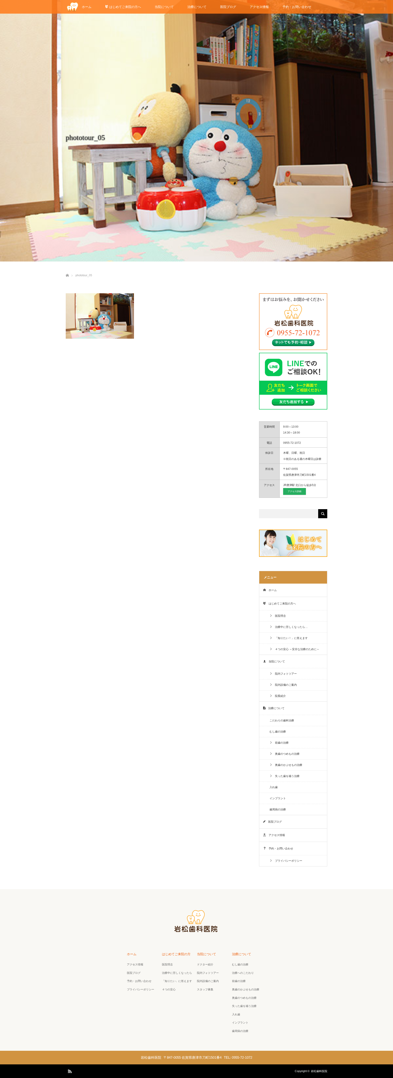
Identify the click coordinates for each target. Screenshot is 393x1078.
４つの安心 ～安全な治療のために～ (295, 649)
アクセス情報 (259, 7)
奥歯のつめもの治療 (286, 753)
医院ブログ (228, 7)
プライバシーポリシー (287, 860)
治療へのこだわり (243, 972)
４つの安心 (169, 989)
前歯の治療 (280, 742)
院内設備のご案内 (284, 684)
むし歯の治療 (278, 731)
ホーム (86, 7)
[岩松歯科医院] (196, 931)
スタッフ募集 (205, 989)
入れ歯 (274, 787)
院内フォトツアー (284, 673)
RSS (69, 1070)
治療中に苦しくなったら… (290, 627)
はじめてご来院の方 (176, 954)
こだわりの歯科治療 (282, 720)
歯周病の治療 (278, 809)
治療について (197, 7)
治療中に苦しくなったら (177, 972)
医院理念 (279, 615)
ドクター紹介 (205, 964)
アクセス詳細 (294, 491)
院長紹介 (279, 696)
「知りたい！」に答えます (290, 638)
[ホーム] (67, 270)
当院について (164, 7)
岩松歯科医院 (319, 1071)
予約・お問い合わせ (296, 7)
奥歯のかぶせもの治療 (287, 765)
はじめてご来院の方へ (124, 7)
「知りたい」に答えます (177, 981)
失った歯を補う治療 (286, 776)
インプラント (278, 798)
